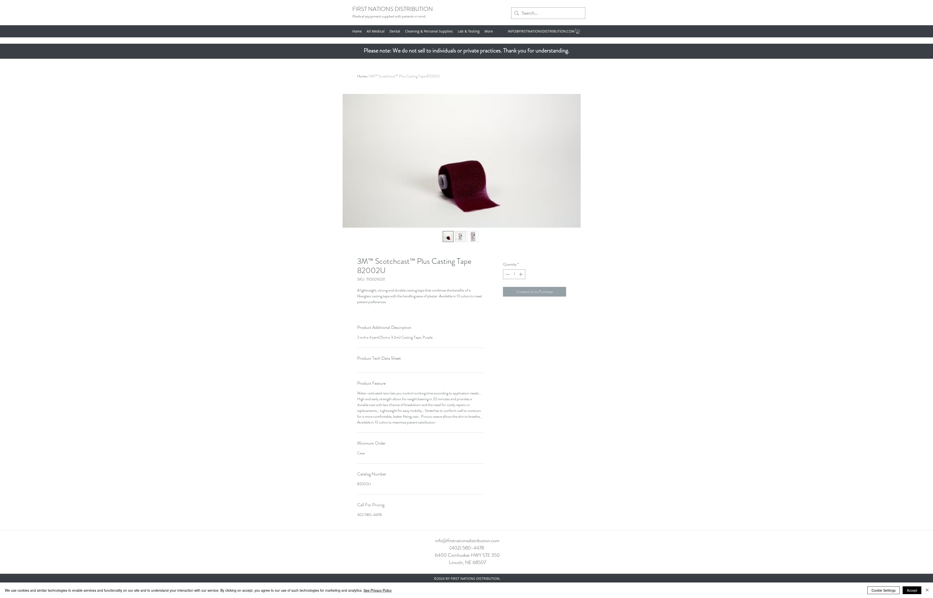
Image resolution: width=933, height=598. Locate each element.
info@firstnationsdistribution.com (467, 540)
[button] (578, 31)
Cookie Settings (884, 590)
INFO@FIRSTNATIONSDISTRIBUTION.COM (541, 31)
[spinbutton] (514, 274)
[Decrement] (507, 274)
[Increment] (521, 274)
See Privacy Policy (377, 590)
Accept (912, 590)
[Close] (927, 590)
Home (362, 76)
